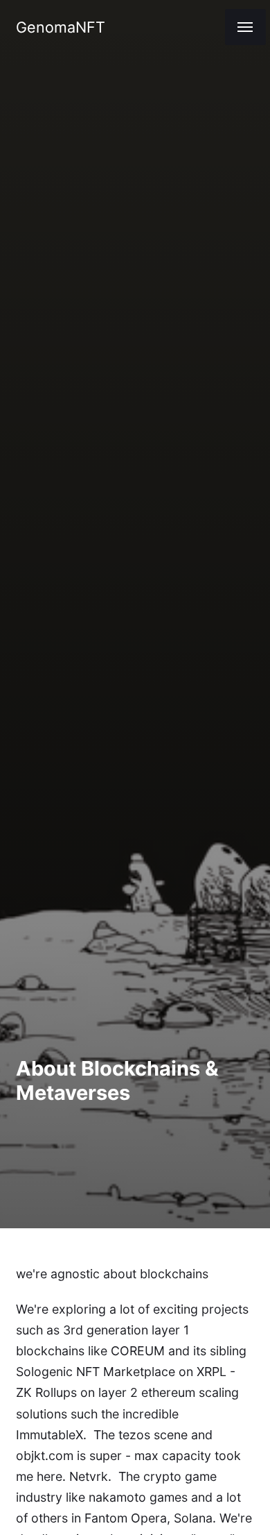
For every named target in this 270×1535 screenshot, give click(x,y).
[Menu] (245, 27)
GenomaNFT (60, 27)
